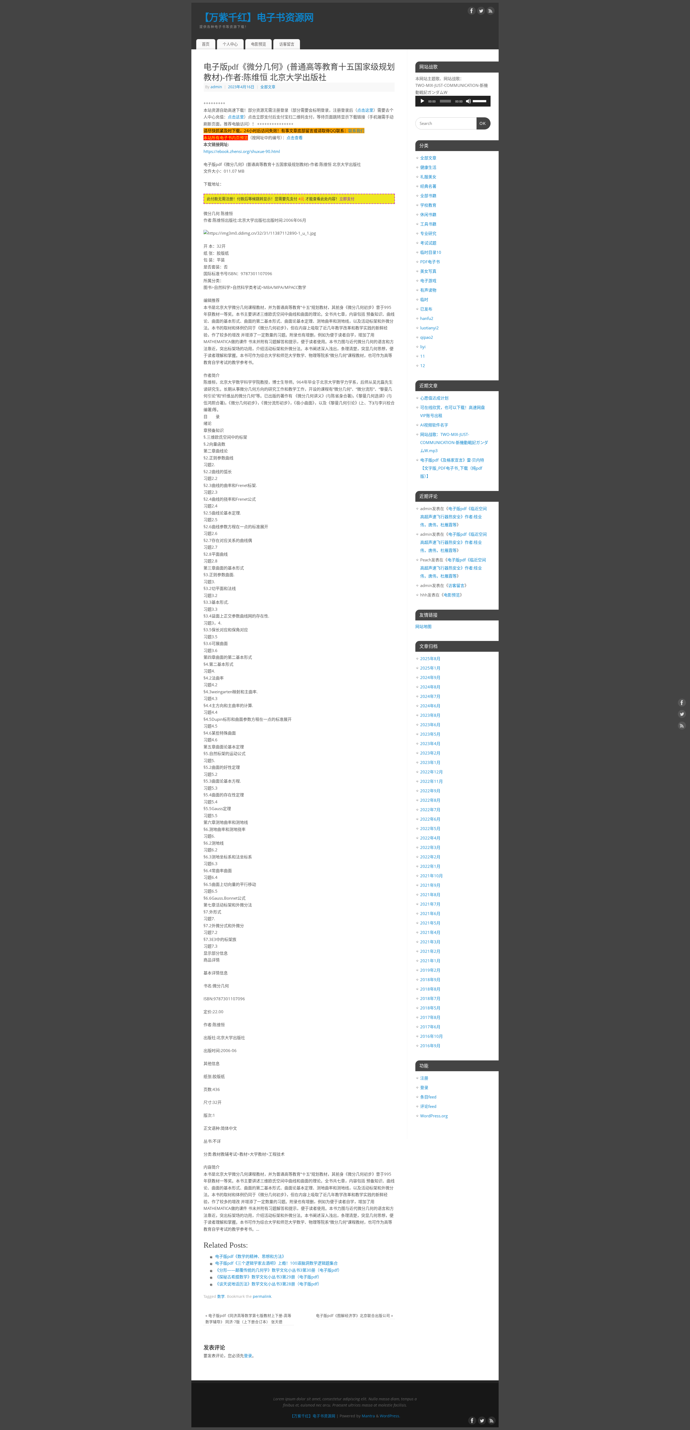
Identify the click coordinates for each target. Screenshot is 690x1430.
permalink (262, 1296)
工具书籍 (428, 224)
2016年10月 (431, 1036)
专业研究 (428, 233)
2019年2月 (430, 970)
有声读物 (428, 290)
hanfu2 (426, 318)
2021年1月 (430, 960)
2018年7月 (430, 998)
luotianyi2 (429, 327)
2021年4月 (430, 932)
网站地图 (423, 626)
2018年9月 (430, 979)
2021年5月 (430, 923)
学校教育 (428, 205)
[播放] (422, 101)
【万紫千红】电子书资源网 (256, 17)
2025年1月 (430, 668)
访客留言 (286, 44)
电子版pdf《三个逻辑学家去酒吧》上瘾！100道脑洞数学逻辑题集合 (276, 1263)
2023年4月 (430, 743)
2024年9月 (430, 677)
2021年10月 (431, 875)
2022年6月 (430, 819)
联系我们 (356, 130)
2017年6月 (430, 1026)
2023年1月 (430, 762)
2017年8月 (430, 1017)
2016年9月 (430, 1045)
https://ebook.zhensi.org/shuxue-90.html (241, 151)
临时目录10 (430, 252)
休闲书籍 (428, 214)
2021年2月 (430, 951)
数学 (221, 1296)
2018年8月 (430, 989)
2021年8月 (430, 894)
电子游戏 (428, 280)
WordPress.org (434, 1115)
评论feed (428, 1106)
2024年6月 (430, 705)
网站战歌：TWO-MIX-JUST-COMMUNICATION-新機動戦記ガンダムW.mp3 (454, 442)
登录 (248, 1355)
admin (216, 86)
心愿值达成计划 (434, 398)
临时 (424, 299)
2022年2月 (430, 856)
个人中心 (230, 44)
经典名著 (428, 186)
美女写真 (428, 271)
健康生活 (428, 167)
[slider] (480, 100)
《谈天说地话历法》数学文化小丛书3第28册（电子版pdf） (268, 1283)
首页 (205, 44)
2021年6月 (430, 913)
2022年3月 (430, 847)
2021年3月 (430, 941)
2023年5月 (430, 734)
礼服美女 (428, 176)
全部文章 (267, 86)
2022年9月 (430, 790)
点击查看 (295, 137)
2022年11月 (431, 781)
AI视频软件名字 (434, 425)
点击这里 (365, 110)
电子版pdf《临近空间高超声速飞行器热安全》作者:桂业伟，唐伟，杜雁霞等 (453, 516)
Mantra (368, 1416)
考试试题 (428, 242)
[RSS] (491, 12)
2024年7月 (430, 696)
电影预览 (258, 44)
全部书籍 (428, 195)
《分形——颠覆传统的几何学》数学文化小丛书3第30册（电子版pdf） (278, 1270)
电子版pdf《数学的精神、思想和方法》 (250, 1256)
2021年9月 (430, 885)
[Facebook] (472, 12)
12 (422, 365)
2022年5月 (430, 828)
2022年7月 (430, 809)
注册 (424, 1078)
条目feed (428, 1097)
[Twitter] (481, 12)
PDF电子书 (430, 261)
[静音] (468, 101)
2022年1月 (430, 866)
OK (481, 123)
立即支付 (346, 198)
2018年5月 (430, 1008)
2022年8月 (430, 800)
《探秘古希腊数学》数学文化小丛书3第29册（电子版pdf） (268, 1276)
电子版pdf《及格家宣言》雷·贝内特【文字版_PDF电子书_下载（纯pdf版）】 (452, 468)
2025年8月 (430, 658)
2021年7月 (430, 904)
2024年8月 (430, 687)
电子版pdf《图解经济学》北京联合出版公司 (354, 1315)
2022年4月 (430, 838)
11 (422, 356)
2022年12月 (431, 771)
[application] (453, 101)
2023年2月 (430, 753)
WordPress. (390, 1416)
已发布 (426, 309)
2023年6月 (430, 724)
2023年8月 (430, 715)
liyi (423, 346)
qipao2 (426, 337)
